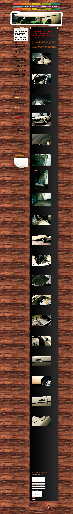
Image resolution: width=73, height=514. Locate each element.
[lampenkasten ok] (41, 220)
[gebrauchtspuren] (41, 119)
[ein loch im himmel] (41, 139)
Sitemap (54, 507)
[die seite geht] (41, 401)
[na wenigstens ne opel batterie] (41, 300)
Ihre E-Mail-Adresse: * (38, 485)
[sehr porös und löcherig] (41, 199)
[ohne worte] (41, 361)
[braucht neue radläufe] (41, 381)
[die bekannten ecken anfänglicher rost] (41, 341)
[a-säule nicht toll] (41, 179)
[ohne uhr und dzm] (41, 99)
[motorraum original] (41, 260)
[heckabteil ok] (41, 320)
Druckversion (51, 507)
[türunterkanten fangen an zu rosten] (41, 240)
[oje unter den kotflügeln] (41, 160)
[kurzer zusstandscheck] (41, 59)
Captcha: (36, 490)
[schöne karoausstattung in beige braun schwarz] (41, 79)
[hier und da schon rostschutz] (41, 280)
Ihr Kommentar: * (34, 476)
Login (55, 510)
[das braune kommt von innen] (41, 421)
